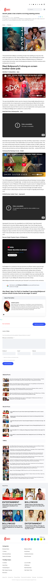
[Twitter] (32, 539)
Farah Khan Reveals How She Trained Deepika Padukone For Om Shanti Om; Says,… (12, 527)
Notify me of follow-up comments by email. (11, 357)
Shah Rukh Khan (27, 567)
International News (6, 554)
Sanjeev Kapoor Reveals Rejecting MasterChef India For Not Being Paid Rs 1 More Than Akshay (27, 417)
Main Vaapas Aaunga (7, 570)
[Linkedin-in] (38, 539)
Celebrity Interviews (28, 554)
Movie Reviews (27, 556)
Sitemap (34, 577)
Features (9, 25)
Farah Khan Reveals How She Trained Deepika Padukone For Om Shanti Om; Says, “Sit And (27, 421)
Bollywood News (28, 549)
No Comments (16, 17)
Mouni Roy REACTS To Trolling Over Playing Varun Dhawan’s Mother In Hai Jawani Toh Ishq (27, 430)
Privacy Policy (17, 577)
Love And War (27, 562)
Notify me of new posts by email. (9, 360)
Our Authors (40, 577)
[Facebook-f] (22, 539)
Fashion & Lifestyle (6, 556)
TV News (4, 551)
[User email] (3, 314)
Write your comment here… (8, 337)
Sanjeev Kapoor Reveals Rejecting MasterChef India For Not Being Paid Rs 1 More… (34, 506)
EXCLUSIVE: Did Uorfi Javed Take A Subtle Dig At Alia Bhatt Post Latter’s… (11, 506)
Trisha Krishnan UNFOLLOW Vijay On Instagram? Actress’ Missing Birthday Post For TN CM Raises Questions (27, 426)
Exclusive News (5, 549)
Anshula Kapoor (6, 567)
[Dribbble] (41, 539)
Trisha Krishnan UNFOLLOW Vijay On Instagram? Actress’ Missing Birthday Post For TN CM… (35, 527)
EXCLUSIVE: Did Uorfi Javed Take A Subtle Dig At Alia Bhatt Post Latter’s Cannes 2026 (27, 412)
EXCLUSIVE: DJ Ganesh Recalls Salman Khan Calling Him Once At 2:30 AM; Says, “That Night (27, 435)
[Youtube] (28, 539)
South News (27, 551)
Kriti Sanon (4, 572)
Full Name (4, 351)
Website (34, 351)
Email (18, 351)
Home (3, 25)
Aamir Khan (4, 565)
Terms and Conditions (26, 577)
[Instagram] (25, 539)
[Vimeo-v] (35, 539)
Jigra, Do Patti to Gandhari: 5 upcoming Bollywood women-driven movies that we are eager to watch (23, 292)
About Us (4, 577)
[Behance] (44, 539)
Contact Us (10, 577)
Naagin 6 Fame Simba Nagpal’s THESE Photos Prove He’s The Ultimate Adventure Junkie (26, 470)
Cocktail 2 (4, 562)
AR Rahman (27, 565)
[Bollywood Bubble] (7, 9)
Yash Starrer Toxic (28, 570)
